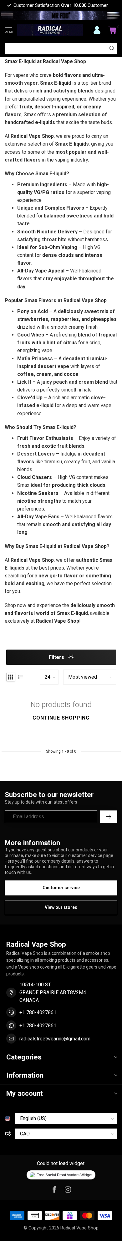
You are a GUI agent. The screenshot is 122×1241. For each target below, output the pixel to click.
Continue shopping (61, 718)
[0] (112, 30)
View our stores (61, 907)
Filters (57, 657)
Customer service (61, 887)
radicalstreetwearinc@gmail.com (54, 1039)
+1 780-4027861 (37, 1012)
